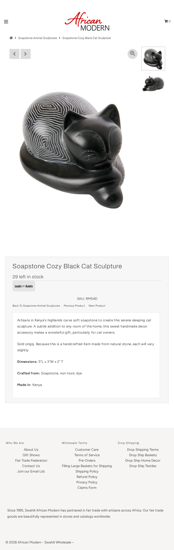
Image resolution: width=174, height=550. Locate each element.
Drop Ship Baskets (143, 455)
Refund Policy (87, 477)
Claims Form (87, 488)
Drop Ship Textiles (142, 466)
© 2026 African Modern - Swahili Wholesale (38, 542)
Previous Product (74, 305)
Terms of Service (87, 455)
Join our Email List (31, 471)
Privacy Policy (86, 482)
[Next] (26, 54)
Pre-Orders (87, 460)
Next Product (97, 305)
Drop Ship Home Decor (142, 460)
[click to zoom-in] (133, 54)
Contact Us (31, 466)
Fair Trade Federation (31, 460)
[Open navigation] (6, 21)
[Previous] (14, 54)
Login (18, 286)
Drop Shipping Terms (143, 450)
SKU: (81, 298)
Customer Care (87, 450)
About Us (31, 450)
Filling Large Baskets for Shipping (87, 466)
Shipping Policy (87, 471)
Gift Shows (31, 455)
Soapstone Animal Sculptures (37, 38)
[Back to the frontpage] (12, 38)
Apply (29, 286)
